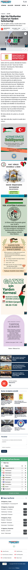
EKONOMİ (17, 5)
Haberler (3, 13)
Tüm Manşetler (19, 554)
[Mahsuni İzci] (4, 383)
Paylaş (4, 49)
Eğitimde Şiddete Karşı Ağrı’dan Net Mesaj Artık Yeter (20, 416)
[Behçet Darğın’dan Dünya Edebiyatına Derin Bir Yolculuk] (21, 396)
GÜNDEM (3, 5)
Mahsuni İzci (12, 382)
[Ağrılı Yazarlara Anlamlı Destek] (7, 410)
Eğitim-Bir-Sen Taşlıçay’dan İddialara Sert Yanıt (20, 429)
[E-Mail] (10, 385)
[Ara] (24, 1)
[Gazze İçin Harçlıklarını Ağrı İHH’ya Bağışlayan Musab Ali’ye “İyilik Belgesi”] (7, 396)
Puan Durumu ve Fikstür (7, 554)
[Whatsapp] (14, 546)
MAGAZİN (10, 5)
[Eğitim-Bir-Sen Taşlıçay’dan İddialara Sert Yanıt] (21, 423)
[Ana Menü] (26, 1)
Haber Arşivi (19, 557)
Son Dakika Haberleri (6, 557)
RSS (5, 563)
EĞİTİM (8, 13)
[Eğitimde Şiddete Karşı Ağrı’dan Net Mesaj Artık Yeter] (21, 410)
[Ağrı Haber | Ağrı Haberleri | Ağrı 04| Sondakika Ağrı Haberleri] (6, 2)
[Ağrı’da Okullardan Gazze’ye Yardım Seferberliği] (14, 39)
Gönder (4, 451)
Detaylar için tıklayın (14, 493)
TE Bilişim (17, 568)
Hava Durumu (6, 551)
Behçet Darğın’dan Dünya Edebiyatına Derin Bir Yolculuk (21, 402)
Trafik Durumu (19, 551)
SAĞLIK (24, 5)
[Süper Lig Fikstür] (26, 498)
